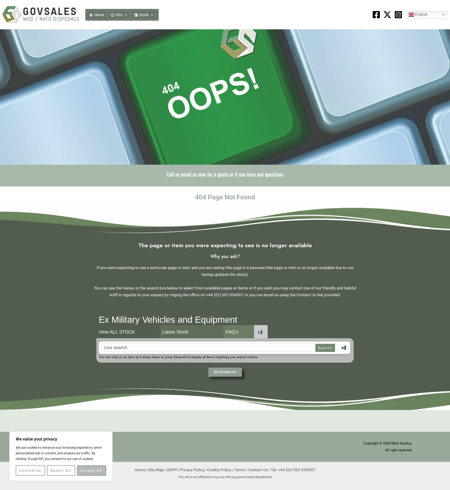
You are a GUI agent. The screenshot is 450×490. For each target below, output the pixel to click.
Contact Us (258, 469)
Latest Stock (175, 331)
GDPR (172, 469)
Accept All (92, 470)
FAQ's (232, 331)
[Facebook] (376, 15)
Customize (30, 470)
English (421, 14)
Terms (239, 469)
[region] (60, 456)
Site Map (156, 469)
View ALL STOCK (117, 331)
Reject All (61, 470)
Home (99, 15)
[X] (387, 15)
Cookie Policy (219, 469)
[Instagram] (398, 15)
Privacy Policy (192, 469)
